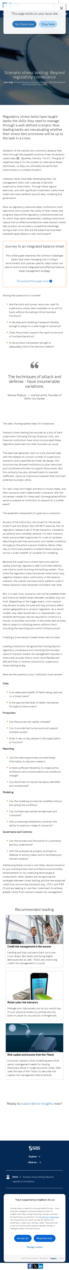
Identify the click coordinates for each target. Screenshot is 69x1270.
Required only (44, 1238)
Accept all (22, 1238)
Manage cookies (35, 1247)
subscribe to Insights (37, 1103)
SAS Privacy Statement (49, 1217)
